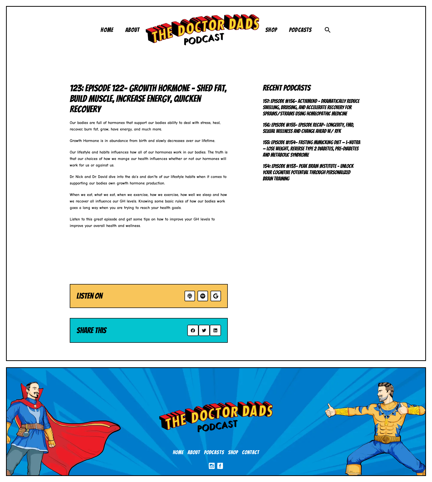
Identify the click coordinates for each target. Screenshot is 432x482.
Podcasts (214, 452)
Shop (233, 452)
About (194, 452)
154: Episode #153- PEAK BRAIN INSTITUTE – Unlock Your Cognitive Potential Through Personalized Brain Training (308, 172)
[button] (328, 30)
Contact (250, 452)
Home (178, 452)
